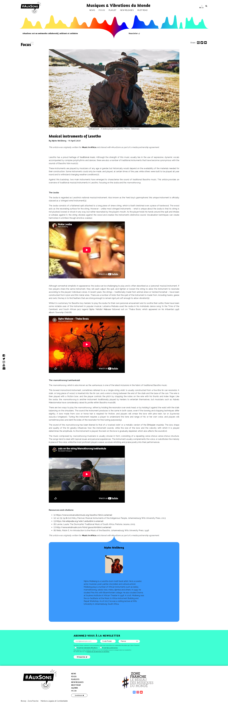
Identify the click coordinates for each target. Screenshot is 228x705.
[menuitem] (200, 7)
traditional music (87, 157)
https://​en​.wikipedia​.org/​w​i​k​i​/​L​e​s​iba (79, 521)
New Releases (77, 682)
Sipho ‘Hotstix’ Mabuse (100, 309)
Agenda (74, 688)
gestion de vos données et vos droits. (97, 651)
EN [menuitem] (203, 7)
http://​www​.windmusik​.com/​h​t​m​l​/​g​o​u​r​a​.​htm (83, 527)
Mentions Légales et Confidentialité (54, 701)
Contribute (78, 695)
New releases (127, 10)
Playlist (112, 10)
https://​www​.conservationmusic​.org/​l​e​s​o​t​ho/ (84, 515)
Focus (102, 10)
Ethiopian (155, 425)
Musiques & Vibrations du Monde (118, 5)
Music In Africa (89, 147)
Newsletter (133, 33)
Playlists (75, 679)
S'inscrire (81, 657)
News (92, 10)
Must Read (142, 10)
